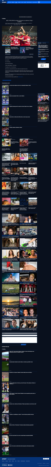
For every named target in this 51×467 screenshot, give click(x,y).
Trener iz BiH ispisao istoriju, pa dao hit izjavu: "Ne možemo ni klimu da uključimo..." (22, 383)
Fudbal (16, 2)
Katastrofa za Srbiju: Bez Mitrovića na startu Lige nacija (19, 116)
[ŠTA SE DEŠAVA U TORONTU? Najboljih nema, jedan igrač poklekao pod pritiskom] (22, 50)
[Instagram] (45, 458)
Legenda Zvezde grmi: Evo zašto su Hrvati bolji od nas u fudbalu (20, 106)
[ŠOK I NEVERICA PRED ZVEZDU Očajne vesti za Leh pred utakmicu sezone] (7, 50)
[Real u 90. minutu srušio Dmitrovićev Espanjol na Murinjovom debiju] (5, 450)
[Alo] (2, 0)
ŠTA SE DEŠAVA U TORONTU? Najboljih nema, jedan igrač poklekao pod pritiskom (30, 48)
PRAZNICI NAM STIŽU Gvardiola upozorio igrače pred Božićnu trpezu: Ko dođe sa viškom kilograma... (43, 103)
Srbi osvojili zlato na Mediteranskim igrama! (43, 54)
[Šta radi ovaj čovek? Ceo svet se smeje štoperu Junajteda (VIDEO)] (5, 440)
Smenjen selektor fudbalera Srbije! (15, 127)
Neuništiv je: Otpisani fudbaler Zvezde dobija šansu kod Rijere (20, 372)
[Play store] (4, 465)
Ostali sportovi (34, 2)
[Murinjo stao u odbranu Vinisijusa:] (5, 408)
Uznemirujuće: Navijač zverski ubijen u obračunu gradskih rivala (21, 361)
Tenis (22, 2)
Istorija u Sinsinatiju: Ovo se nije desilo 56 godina (43, 51)
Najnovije (13, 2)
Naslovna (9, 2)
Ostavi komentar (23, 344)
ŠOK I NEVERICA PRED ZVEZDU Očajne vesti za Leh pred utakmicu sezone (15, 48)
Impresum (47, 463)
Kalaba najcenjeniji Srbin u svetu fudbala (16, 95)
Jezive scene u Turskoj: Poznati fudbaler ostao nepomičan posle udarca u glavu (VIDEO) (22, 394)
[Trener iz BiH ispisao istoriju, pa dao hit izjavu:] (5, 387)
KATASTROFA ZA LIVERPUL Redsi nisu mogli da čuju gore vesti (43, 112)
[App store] (10, 465)
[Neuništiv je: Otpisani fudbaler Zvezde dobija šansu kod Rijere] (5, 377)
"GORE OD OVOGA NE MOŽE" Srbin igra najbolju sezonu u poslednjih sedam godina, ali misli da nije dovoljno (43, 121)
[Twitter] (46, 458)
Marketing (44, 463)
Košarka (19, 2)
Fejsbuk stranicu (20, 76)
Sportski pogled (29, 2)
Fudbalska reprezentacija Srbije (7, 80)
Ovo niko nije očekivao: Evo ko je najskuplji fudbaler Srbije (20, 85)
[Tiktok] (48, 458)
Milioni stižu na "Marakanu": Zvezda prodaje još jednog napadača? (21, 424)
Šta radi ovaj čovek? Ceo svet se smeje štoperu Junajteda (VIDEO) (21, 435)
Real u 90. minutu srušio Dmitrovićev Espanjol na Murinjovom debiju (21, 445)
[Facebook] (43, 458)
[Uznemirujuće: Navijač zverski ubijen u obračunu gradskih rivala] (5, 366)
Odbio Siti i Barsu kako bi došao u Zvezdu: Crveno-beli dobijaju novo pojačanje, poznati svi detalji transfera (21, 352)
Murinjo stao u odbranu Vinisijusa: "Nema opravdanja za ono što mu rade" (22, 403)
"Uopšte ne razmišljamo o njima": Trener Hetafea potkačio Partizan (21, 414)
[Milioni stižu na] (5, 429)
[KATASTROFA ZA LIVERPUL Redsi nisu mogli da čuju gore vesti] (43, 107)
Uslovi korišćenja (39, 463)
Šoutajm (25, 2)
